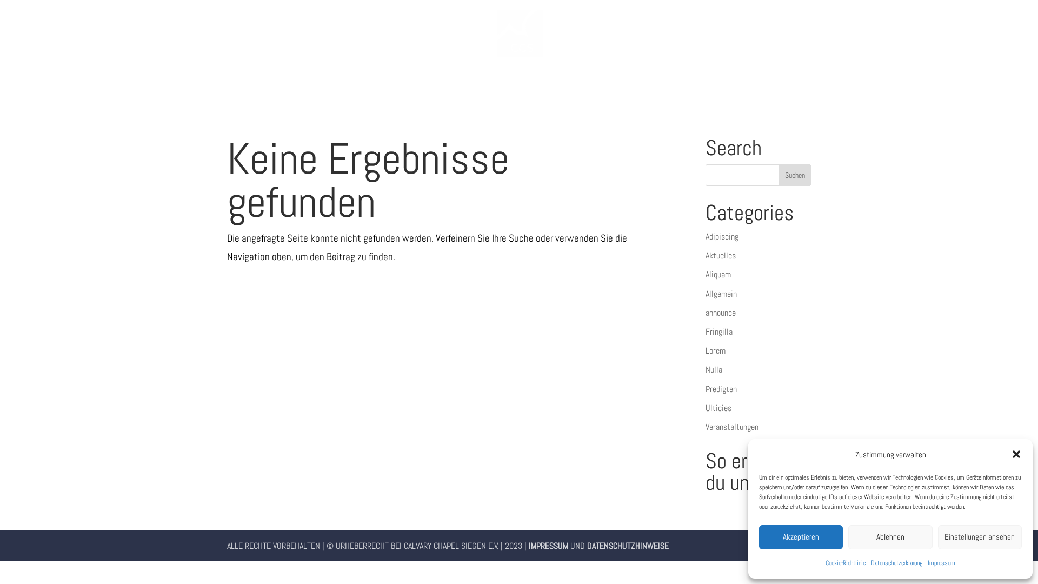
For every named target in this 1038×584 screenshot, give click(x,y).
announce (721, 312)
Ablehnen (890, 537)
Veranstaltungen (732, 427)
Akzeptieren (801, 537)
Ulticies (718, 408)
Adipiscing (722, 236)
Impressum (941, 563)
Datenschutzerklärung (896, 563)
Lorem (716, 350)
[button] (1016, 454)
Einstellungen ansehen (979, 537)
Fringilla (719, 331)
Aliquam (718, 274)
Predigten (721, 389)
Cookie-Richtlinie (846, 563)
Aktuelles (721, 255)
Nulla (714, 369)
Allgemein (721, 294)
